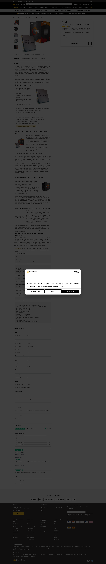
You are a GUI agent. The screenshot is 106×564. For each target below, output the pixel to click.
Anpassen (52, 291)
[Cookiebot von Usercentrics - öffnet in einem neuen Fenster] (74, 272)
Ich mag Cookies (70, 291)
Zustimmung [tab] (34, 275)
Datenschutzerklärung (35, 286)
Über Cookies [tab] (71, 275)
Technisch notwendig (35, 291)
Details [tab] (53, 275)
